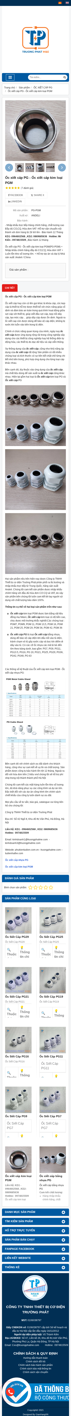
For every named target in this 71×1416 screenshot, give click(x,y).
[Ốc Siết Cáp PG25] (52, 920)
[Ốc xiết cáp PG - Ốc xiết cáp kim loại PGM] (35, 130)
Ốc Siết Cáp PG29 (17, 936)
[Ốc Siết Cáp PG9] (18, 1100)
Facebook (16, 195)
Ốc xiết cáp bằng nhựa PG (50, 1178)
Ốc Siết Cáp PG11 (51, 1056)
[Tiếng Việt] (60, 3)
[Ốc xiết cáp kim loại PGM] (18, 1159)
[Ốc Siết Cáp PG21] (18, 980)
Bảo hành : (23, 220)
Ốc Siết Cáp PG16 (17, 1056)
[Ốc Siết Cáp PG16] (18, 1040)
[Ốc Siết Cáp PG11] (52, 1040)
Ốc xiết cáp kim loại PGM (19, 866)
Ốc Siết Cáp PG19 (51, 996)
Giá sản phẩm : (18, 269)
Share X (38, 195)
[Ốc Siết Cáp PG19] (52, 980)
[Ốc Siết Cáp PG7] (52, 1100)
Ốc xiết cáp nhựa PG (16, 860)
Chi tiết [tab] (10, 288)
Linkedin (16, 201)
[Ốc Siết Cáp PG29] (18, 920)
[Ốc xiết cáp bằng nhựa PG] (52, 1159)
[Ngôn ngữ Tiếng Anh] (67, 3)
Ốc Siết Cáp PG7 (50, 1116)
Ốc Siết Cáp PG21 (17, 996)
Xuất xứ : (24, 215)
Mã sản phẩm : (21, 210)
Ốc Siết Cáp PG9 (16, 1116)
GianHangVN (42, 1414)
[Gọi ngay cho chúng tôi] (38, 1392)
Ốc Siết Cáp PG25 (51, 936)
